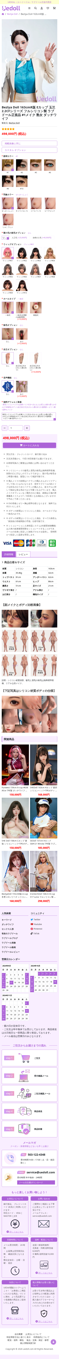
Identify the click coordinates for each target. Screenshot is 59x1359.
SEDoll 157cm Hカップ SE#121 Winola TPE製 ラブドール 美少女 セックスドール (43, 842)
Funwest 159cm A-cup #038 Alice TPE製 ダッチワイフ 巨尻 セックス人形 (15, 789)
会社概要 (19, 1334)
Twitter (37, 919)
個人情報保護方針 (28, 1343)
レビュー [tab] (23, 554)
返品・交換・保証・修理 (37, 1340)
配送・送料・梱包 (16, 1340)
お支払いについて (33, 1334)
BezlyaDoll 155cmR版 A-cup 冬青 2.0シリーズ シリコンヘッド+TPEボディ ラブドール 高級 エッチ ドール (15, 895)
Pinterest (38, 928)
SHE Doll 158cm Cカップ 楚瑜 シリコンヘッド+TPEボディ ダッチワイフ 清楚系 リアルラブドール (15, 842)
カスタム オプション (15, 150)
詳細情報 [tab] (8, 554)
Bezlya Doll (12, 14)
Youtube (38, 924)
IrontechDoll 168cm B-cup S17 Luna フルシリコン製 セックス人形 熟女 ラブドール (43, 895)
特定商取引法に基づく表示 (19, 1337)
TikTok (36, 933)
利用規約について (42, 1337)
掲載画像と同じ (13, 143)
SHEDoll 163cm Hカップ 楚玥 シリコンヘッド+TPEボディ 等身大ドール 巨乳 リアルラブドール (43, 789)
